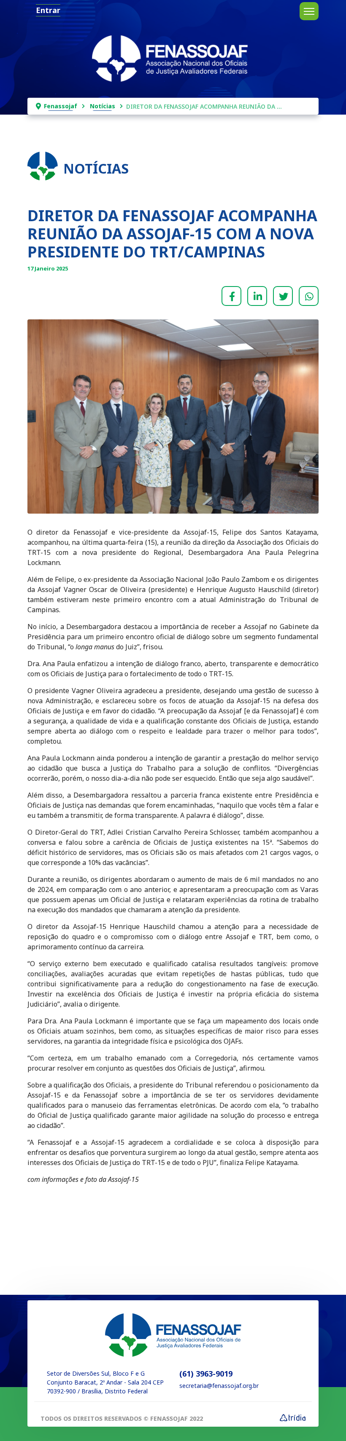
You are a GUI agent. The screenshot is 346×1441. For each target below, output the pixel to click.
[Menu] (309, 11)
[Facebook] (231, 296)
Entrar (48, 10)
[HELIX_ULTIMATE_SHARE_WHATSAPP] (309, 296)
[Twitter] (283, 296)
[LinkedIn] (257, 296)
